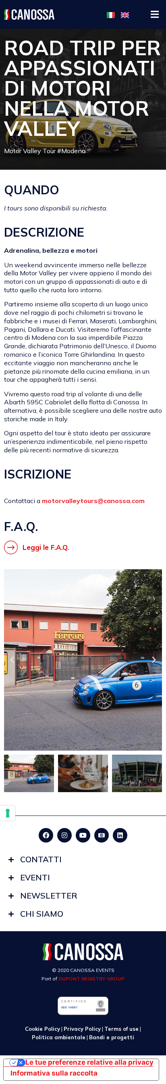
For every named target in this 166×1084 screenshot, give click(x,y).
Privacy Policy (82, 1029)
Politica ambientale (58, 1037)
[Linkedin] (120, 835)
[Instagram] (64, 835)
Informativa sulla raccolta (54, 1073)
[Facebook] (46, 835)
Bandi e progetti (111, 1037)
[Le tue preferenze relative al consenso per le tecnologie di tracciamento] (7, 813)
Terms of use (121, 1029)
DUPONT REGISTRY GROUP (91, 979)
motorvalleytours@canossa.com (93, 501)
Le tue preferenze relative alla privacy (89, 1063)
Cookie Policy (42, 1029)
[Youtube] (83, 835)
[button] (155, 14)
